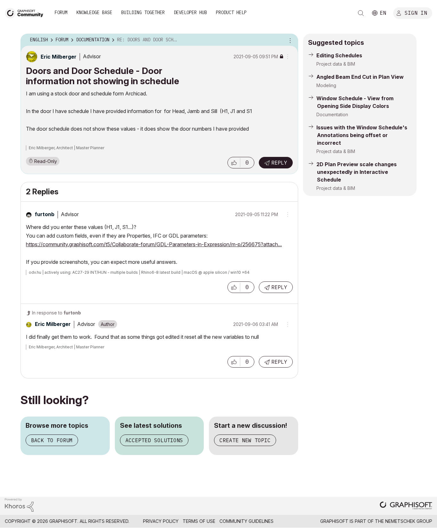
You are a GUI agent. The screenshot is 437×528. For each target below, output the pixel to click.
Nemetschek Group (408, 521)
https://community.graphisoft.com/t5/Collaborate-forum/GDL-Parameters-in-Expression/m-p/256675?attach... (154, 244)
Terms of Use (199, 521)
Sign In (416, 12)
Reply (279, 162)
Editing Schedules (339, 55)
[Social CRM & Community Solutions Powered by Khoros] (19, 504)
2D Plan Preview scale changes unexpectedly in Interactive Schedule (356, 172)
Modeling (326, 85)
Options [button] (289, 40)
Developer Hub (190, 12)
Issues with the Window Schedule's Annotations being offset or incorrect (361, 135)
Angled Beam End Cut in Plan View (360, 77)
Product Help (231, 12)
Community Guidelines (246, 521)
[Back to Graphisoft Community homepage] (26, 12)
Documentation (332, 114)
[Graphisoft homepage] (406, 506)
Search (361, 13)
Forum (61, 12)
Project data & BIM (335, 64)
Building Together (143, 12)
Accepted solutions (154, 440)
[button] (234, 162)
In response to (56, 312)
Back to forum (52, 440)
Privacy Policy (161, 521)
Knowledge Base (94, 12)
